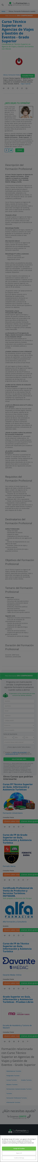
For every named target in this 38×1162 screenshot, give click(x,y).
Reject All (19, 1153)
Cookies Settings (19, 1158)
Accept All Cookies (19, 1148)
